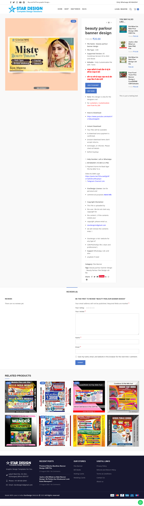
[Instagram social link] (17, 2)
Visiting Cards (79, 474)
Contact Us (101, 478)
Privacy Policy (102, 466)
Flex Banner (97, 264)
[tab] (72, 290)
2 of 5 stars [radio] (89, 308)
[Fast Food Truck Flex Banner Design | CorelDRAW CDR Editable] (123, 80)
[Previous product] (106, 23)
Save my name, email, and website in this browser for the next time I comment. (107, 357)
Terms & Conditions (104, 474)
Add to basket (93, 85)
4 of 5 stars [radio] (92, 308)
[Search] (130, 9)
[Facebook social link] (10, 2)
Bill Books (77, 470)
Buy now (91, 91)
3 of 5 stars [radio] (90, 308)
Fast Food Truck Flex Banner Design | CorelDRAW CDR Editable (133, 78)
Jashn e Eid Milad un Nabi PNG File (132, 45)
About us (100, 481)
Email (78, 347)
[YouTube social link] (20, 2)
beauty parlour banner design (100, 268)
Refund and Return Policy (106, 470)
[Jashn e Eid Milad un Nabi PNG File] (123, 47)
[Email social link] (97, 276)
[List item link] (20, 481)
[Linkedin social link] (105, 276)
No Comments (55, 471)
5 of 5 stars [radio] (94, 308)
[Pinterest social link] (23, 2)
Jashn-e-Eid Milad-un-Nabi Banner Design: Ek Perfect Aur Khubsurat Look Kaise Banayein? (54, 479)
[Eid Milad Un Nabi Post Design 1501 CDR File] (123, 31)
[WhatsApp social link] (108, 276)
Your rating (79, 308)
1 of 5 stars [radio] (87, 308)
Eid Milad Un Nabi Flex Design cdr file (133, 60)
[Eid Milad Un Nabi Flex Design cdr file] (123, 62)
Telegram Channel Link (96, 181)
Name (78, 337)
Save (102, 276)
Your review (80, 311)
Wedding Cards (79, 478)
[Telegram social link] (86, 279)
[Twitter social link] (13, 2)
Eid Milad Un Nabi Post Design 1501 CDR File (133, 30)
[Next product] (111, 23)
